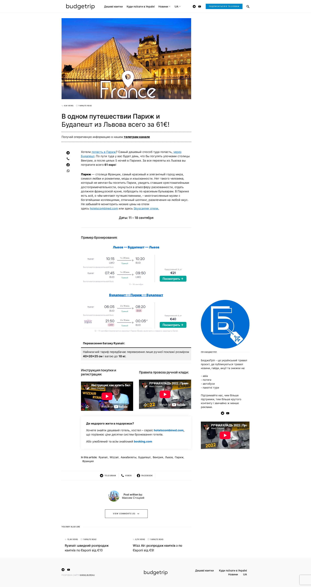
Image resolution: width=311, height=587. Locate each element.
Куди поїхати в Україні (233, 570)
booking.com (143, 441)
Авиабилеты (128, 457)
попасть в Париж (104, 152)
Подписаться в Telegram (224, 6)
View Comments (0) (124, 513)
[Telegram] (194, 6)
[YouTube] (199, 6)
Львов (169, 457)
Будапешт (144, 457)
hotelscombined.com (104, 208)
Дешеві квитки (204, 570)
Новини (233, 574)
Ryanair (103, 457)
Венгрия (158, 457)
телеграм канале (137, 137)
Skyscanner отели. (146, 208)
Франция (88, 461)
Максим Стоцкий (133, 497)
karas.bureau (87, 575)
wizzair (114, 457)
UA (245, 574)
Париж (179, 457)
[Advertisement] (225, 504)
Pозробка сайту (71, 575)
